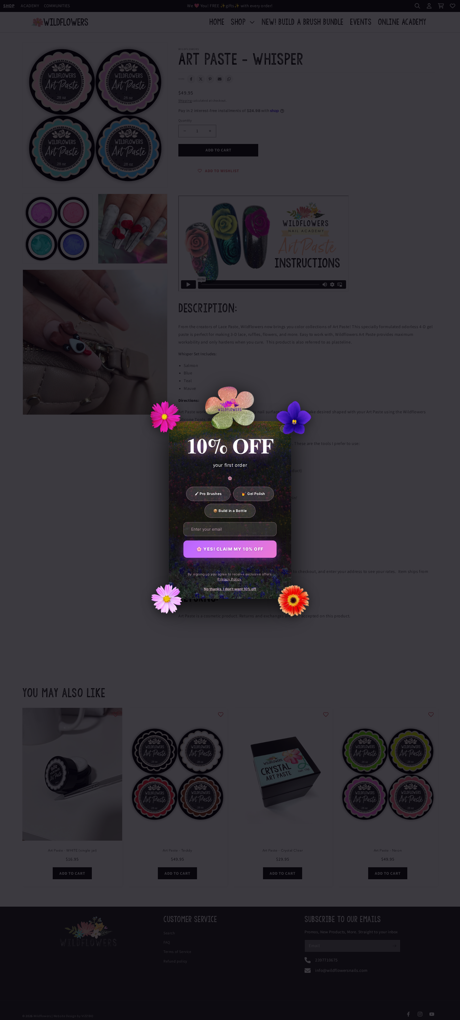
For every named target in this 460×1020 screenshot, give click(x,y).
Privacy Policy (229, 579)
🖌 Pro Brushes (208, 494)
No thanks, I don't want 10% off (230, 589)
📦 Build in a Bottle (230, 511)
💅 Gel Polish (253, 494)
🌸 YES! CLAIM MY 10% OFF (230, 549)
